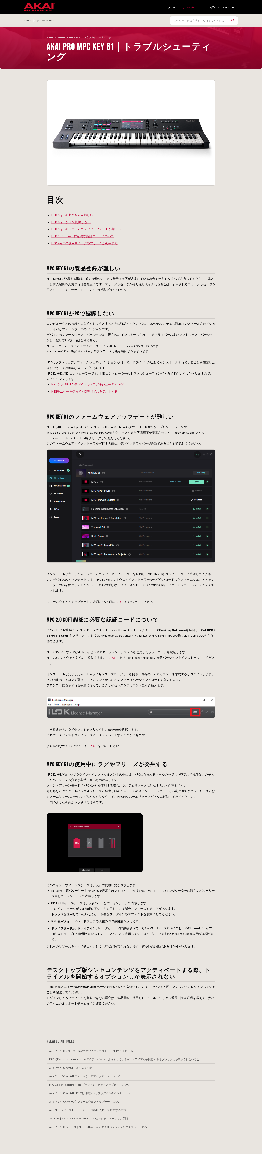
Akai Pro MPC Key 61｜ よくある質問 (70, 1067)
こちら (121, 601)
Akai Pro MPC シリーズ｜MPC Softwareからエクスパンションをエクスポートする (98, 1126)
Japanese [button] (228, 7)
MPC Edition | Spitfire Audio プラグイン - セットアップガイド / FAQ (89, 1084)
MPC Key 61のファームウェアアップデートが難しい (86, 229)
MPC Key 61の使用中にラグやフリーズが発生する (84, 243)
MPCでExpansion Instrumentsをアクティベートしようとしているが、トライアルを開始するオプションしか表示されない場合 (124, 1059)
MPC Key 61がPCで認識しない (71, 222)
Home (50, 37)
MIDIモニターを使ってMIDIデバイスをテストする (84, 391)
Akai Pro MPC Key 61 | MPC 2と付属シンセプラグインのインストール (89, 1093)
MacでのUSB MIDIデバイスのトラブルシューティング (87, 384)
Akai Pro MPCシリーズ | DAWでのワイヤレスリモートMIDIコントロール (91, 1050)
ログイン (213, 7)
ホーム (171, 7)
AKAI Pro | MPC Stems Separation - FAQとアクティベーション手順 (88, 1118)
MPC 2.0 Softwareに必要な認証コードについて (82, 236)
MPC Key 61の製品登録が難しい (72, 215)
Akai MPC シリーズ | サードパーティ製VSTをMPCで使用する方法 (87, 1110)
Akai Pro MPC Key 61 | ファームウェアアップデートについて (84, 1076)
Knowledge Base (69, 37)
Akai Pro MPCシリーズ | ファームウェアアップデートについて (86, 1101)
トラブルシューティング (97, 37)
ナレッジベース (192, 7)
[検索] (233, 20)
